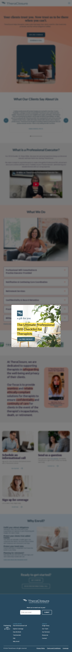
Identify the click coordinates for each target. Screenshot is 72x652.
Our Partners (46, 632)
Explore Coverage (18, 629)
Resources (45, 635)
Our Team (45, 629)
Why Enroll (16, 641)
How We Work (17, 632)
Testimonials (17, 635)
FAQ (14, 638)
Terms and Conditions (54, 648)
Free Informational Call (20, 625)
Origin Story (45, 625)
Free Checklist (26, 339)
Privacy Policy (41, 648)
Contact (44, 638)
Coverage (65, 648)
